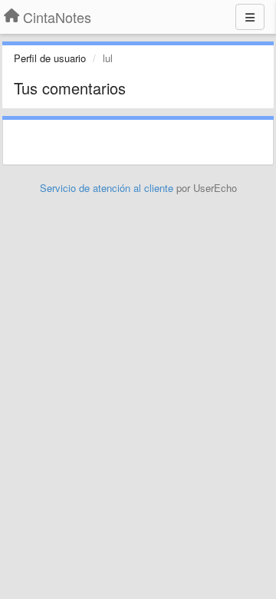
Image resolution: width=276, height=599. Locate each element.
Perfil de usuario (50, 58)
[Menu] (249, 17)
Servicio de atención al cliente (108, 187)
